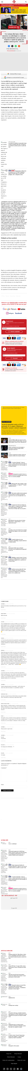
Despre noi (8, 1053)
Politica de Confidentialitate (8, 1060)
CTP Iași (3, 296)
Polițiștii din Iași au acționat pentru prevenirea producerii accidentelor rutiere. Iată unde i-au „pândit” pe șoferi (17, 1026)
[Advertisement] (14, 389)
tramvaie (7, 296)
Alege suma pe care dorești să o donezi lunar (10, 326)
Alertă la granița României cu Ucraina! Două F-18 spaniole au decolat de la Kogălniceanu (13, 5)
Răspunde (3, 609)
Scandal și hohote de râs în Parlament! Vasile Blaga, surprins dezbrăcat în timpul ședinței (17, 540)
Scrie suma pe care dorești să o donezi (10, 353)
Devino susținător (15, 331)
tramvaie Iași (12, 296)
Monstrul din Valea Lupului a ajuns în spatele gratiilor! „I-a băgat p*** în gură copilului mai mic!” (17, 485)
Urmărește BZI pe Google (15, 73)
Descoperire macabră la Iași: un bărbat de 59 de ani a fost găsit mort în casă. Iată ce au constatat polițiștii (17, 475)
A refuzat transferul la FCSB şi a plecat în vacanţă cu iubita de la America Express (17, 455)
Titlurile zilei (18, 50)
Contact (19, 1057)
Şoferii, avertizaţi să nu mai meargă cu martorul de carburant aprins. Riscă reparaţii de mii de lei (16, 448)
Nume (2, 784)
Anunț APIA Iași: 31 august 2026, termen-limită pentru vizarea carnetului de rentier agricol (17, 967)
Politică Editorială (11, 1057)
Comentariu (4, 768)
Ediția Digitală (14, 1063)
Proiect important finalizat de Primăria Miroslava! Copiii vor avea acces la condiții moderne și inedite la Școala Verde (17, 866)
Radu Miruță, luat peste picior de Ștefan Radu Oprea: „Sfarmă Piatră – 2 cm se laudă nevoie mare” (16, 521)
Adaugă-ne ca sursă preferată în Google (15, 77)
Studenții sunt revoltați (13, 1005)
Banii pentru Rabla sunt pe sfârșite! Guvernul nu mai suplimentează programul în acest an (17, 549)
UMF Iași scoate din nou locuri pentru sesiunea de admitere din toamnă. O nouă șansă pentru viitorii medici (17, 975)
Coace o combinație (12, 843)
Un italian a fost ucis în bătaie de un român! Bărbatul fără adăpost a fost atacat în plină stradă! (17, 531)
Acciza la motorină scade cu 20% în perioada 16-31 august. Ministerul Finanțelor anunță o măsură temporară (14, 426)
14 (15, 48)
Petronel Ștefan (10, 50)
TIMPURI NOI (11, 997)
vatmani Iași (18, 296)
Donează (15, 358)
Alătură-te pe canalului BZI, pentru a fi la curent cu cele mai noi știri (14, 303)
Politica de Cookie (21, 1060)
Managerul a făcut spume (13, 1045)
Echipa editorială (18, 1053)
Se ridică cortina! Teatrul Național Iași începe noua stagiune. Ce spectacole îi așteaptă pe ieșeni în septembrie (16, 1036)
